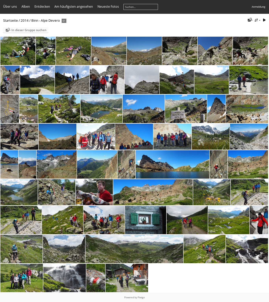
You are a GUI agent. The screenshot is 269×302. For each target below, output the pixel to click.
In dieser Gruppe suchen (28, 30)
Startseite (10, 20)
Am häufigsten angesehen (73, 6)
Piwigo (141, 297)
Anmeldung (258, 6)
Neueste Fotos (108, 6)
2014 (25, 20)
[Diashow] (264, 20)
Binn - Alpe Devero (45, 20)
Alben (25, 6)
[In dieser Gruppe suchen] (249, 20)
